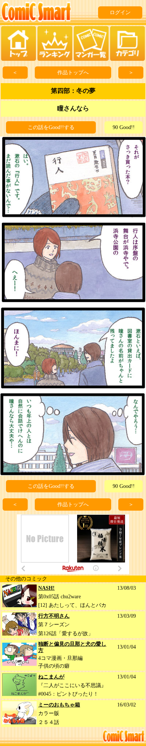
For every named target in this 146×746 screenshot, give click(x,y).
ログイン (120, 12)
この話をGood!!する (51, 127)
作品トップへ (73, 72)
